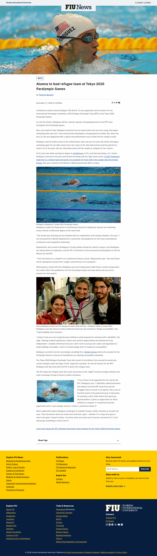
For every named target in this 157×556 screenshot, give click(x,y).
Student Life (11, 526)
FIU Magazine (61, 464)
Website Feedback (92, 552)
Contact (59, 479)
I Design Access (90, 352)
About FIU (10, 510)
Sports (40, 78)
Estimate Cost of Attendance (18, 539)
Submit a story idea (114, 486)
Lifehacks (10, 487)
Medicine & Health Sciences (17, 477)
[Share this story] (116, 103)
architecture (78, 153)
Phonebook (60, 510)
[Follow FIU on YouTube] (119, 525)
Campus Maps (62, 516)
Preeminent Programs (15, 490)
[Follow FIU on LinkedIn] (110, 525)
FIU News (60, 461)
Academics (10, 516)
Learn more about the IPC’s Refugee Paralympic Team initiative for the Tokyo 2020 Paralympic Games (78, 429)
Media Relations (62, 482)
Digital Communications (75, 552)
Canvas (59, 523)
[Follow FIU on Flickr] (122, 525)
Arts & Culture (12, 464)
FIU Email (60, 526)
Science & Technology (15, 474)
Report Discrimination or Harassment (71, 542)
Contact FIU (111, 518)
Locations (10, 519)
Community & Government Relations (21, 484)
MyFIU (58, 519)
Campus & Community (15, 471)
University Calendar (64, 513)
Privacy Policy (121, 552)
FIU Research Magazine (66, 467)
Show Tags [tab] (43, 440)
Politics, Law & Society (15, 467)
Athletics (10, 529)
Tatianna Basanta (46, 95)
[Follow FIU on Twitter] (116, 525)
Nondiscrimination (63, 536)
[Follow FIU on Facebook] (112, 525)
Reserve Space (62, 532)
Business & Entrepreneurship (18, 461)
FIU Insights (61, 471)
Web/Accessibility (108, 552)
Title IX (59, 539)
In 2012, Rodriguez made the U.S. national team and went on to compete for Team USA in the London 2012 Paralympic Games (78, 160)
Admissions (11, 513)
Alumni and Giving (13, 532)
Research (10, 523)
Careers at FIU (12, 536)
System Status (62, 529)
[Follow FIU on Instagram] (107, 525)
